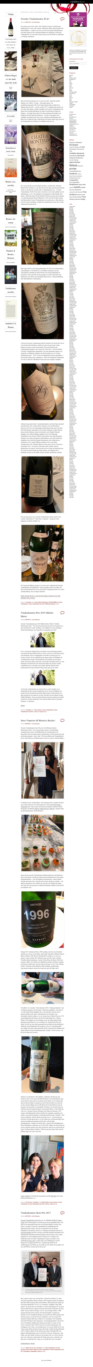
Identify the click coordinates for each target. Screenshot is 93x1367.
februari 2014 (72, 416)
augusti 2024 (72, 240)
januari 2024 (72, 249)
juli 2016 (71, 375)
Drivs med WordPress (46, 1360)
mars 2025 (71, 230)
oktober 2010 (72, 472)
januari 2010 (72, 484)
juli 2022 (71, 275)
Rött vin (71, 97)
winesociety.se (72, 131)
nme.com (71, 132)
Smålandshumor (25, 1343)
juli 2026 (71, 207)
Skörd (79, 194)
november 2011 (72, 454)
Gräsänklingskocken (75, 171)
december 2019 (72, 318)
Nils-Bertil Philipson (53, 602)
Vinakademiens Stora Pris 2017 (36, 1212)
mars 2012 (71, 448)
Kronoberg (23, 1349)
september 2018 (73, 339)
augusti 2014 (72, 407)
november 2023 (72, 252)
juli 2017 (71, 358)
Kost (70, 86)
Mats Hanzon (45, 602)
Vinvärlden (28, 602)
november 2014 (72, 403)
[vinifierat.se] (77, 2)
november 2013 (72, 420)
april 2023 (71, 262)
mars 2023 (71, 263)
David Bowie (73, 156)
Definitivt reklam (72, 78)
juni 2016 (71, 377)
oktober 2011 (72, 455)
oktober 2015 (72, 388)
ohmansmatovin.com (74, 124)
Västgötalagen (33, 1351)
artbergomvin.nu (73, 122)
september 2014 (73, 406)
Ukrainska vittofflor (73, 101)
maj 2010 (71, 479)
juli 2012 (71, 442)
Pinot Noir (72, 190)
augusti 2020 (72, 307)
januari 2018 (72, 350)
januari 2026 (72, 216)
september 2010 (73, 473)
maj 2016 (71, 378)
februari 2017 (72, 365)
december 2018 (72, 335)
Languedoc (73, 180)
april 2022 (71, 279)
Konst (70, 85)
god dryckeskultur (26, 1232)
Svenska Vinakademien (47, 710)
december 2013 (72, 419)
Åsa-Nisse (57, 1348)
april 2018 (71, 346)
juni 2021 (71, 293)
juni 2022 (71, 276)
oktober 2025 (72, 220)
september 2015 (73, 389)
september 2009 (73, 490)
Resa (70, 94)
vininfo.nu (71, 125)
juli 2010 (71, 476)
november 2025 (72, 219)
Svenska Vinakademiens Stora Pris (36, 604)
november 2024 (72, 235)
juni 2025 (71, 226)
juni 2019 (71, 326)
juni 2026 (71, 209)
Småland (36, 1349)
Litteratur (71, 87)
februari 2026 (72, 214)
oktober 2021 (72, 287)
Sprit (70, 100)
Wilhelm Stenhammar (50, 604)
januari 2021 (72, 300)
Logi (70, 89)
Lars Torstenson (36, 22)
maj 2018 (71, 344)
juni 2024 (71, 242)
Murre (36, 710)
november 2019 (72, 319)
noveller (82, 187)
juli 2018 (71, 342)
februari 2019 (72, 332)
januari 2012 (72, 451)
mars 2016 (71, 381)
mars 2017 (71, 364)
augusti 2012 (72, 441)
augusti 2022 (72, 273)
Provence (78, 190)
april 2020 (71, 312)
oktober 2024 (72, 237)
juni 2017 (71, 360)
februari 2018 (72, 349)
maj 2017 (71, 361)
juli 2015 (71, 392)
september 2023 (73, 255)
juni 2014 (71, 410)
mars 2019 (71, 330)
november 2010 (72, 470)
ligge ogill (32, 1241)
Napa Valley (82, 184)
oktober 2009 (72, 488)
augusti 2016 (72, 374)
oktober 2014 (72, 405)
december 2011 (72, 452)
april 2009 (71, 497)
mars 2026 (71, 213)
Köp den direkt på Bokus (10, 227)
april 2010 (71, 480)
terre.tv (71, 115)
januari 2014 (72, 417)
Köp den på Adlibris (11, 262)
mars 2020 (71, 314)
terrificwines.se (72, 114)
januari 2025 (72, 233)
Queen (39, 710)
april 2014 (71, 413)
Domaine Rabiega (73, 160)
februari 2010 (72, 483)
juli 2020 (71, 308)
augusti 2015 (72, 391)
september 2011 (72, 456)
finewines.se (72, 126)
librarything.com (72, 117)
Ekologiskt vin (72, 79)
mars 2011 (71, 465)
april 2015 (71, 396)
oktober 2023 (72, 254)
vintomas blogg (72, 128)
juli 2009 (71, 493)
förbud (73, 165)
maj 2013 (71, 428)
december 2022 (72, 268)
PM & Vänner (29, 1349)
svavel (83, 194)
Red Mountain (78, 192)
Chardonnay (80, 149)
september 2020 (73, 305)
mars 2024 (71, 247)
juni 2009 (71, 494)
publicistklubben (72, 121)
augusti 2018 (72, 340)
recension (72, 192)
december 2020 (72, 301)
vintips (83, 199)
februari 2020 (72, 315)
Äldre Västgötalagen (50, 1348)
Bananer (71, 75)
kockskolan (79, 176)
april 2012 (71, 447)
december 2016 (72, 368)
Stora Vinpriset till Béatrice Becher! (38, 720)
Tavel (84, 197)
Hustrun (73, 173)
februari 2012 (72, 449)
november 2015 (72, 386)
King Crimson (72, 176)
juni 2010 (71, 477)
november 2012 (72, 437)
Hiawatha (53, 1196)
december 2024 (72, 234)
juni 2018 (71, 343)
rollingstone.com (73, 133)
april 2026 (71, 212)
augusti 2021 (72, 290)
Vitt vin (70, 107)
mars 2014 (71, 414)
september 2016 (73, 372)
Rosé (70, 96)
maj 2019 (71, 328)
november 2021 (72, 286)
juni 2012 (71, 444)
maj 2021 (71, 294)
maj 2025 (71, 227)
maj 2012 (71, 445)
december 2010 (72, 469)
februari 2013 (72, 433)
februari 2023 (72, 265)
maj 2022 (71, 277)
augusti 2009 (72, 491)
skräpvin (73, 194)
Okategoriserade (73, 92)
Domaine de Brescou (76, 158)
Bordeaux (79, 142)
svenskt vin (36, 711)
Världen (71, 103)
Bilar (70, 76)
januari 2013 (72, 434)
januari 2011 (72, 468)
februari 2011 (72, 466)
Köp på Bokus (11, 155)
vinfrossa (47, 1204)
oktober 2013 (72, 421)
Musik (22, 705)
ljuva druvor (72, 129)
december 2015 (72, 385)
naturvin (71, 187)
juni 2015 (71, 393)
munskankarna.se (73, 135)
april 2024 (71, 245)
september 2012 (73, 440)
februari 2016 (72, 382)
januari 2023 (72, 266)
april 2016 (71, 379)
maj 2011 (71, 462)
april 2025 (71, 228)
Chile (70, 151)
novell (77, 187)
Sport (70, 99)
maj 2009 (71, 495)
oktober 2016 (72, 371)
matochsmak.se (72, 119)
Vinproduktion (72, 104)
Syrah (71, 197)
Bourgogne (73, 145)
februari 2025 (72, 231)
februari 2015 (72, 399)
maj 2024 (71, 244)
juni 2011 (71, 461)
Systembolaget (77, 197)
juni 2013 (71, 427)
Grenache (80, 166)
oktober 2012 (72, 438)
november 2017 (72, 353)
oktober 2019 (72, 321)
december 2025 (72, 217)
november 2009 (72, 487)
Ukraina (71, 199)
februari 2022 (72, 282)
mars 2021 (71, 297)
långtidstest (73, 184)
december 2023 (72, 251)
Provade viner (29, 1202)
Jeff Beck (79, 173)
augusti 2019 (72, 323)
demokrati (80, 156)
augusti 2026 (72, 206)
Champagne (72, 149)
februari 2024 (72, 248)
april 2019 (71, 329)
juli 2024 (71, 241)
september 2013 (73, 423)
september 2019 (73, 322)
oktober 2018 (72, 337)
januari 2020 (72, 316)
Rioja (84, 192)
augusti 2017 (72, 357)
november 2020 (72, 302)
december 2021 (72, 284)
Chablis (82, 147)
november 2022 (72, 269)
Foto (70, 82)
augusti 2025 (72, 223)
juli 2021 (71, 291)
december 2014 (72, 402)
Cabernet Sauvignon (74, 147)
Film (70, 80)
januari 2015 (72, 400)
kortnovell (71, 178)
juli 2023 (71, 258)
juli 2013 (71, 426)
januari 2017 (72, 367)
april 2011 (71, 463)
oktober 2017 (72, 354)
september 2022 (73, 272)
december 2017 (72, 351)
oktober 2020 (72, 304)
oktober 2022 (72, 270)
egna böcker (74, 162)
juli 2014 (71, 409)
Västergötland (26, 1351)
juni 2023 (71, 259)
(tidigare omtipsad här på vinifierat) (44, 809)
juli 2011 (71, 459)
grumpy (72, 168)
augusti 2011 (72, 458)
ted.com (71, 118)
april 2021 (71, 296)
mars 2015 (71, 398)
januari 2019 (72, 333)
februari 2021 (72, 298)
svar (57, 604)
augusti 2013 (72, 424)
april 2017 (71, 363)
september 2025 (73, 221)
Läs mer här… (11, 189)
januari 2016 (72, 384)
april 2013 (71, 430)
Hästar (70, 83)
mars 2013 (71, 431)
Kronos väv (77, 178)
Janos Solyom (38, 602)
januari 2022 (72, 283)
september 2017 (73, 356)
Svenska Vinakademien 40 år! (35, 18)
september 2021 (73, 289)
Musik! (33, 1343)
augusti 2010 (72, 474)
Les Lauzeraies (74, 182)
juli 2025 (71, 224)
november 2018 (72, 336)
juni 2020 (71, 309)
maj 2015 (71, 395)
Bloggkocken (72, 142)
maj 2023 (71, 261)
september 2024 (73, 238)
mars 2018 (71, 347)
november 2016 (72, 370)
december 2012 (72, 435)
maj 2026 (71, 210)
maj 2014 (71, 412)
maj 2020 (71, 311)
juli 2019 (71, 325)
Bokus (10, 88)
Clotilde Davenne (76, 153)
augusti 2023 (72, 256)
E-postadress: (72, 61)
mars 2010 (71, 481)
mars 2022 (71, 280)
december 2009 (72, 486)
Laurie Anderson (26, 1196)
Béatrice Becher (45, 1202)
